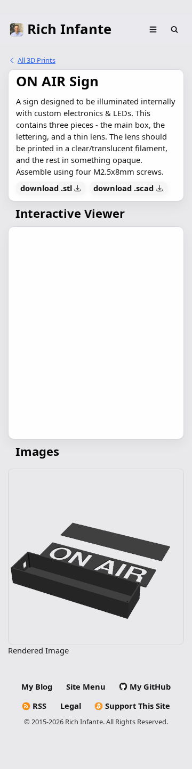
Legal (70, 705)
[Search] (175, 30)
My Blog (36, 686)
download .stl (46, 188)
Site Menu (86, 686)
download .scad (123, 188)
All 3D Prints (36, 60)
